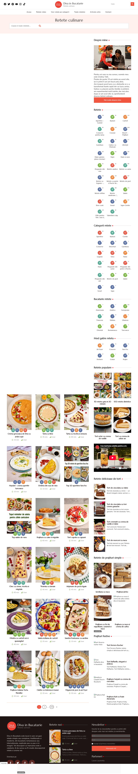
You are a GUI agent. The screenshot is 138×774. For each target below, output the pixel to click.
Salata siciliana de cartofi (48, 638)
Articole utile (95, 12)
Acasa (29, 12)
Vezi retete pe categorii (60, 12)
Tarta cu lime (48, 434)
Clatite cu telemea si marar (48, 690)
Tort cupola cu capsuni (76, 537)
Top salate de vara (19, 537)
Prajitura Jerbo (122, 592)
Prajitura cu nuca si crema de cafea (122, 625)
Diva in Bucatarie (73, 3)
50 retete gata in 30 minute (102, 402)
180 (51, 707)
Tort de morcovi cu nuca (117, 540)
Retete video (41, 12)
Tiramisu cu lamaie (47, 586)
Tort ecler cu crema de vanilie (103, 437)
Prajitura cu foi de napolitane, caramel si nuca (102, 626)
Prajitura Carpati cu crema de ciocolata (119, 680)
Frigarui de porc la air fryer (76, 690)
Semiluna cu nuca (103, 592)
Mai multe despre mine (112, 100)
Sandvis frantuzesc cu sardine (76, 638)
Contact (108, 12)
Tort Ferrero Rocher (115, 645)
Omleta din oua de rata (47, 485)
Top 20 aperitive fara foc (76, 485)
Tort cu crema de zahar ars (122, 437)
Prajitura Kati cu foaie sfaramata (115, 697)
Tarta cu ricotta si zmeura (76, 434)
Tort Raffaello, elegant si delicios (116, 662)
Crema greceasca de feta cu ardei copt (73, 732)
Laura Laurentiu (98, 760)
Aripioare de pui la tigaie (76, 586)
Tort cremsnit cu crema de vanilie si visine (117, 523)
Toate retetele (79, 12)
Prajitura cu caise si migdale (48, 537)
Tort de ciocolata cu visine (117, 488)
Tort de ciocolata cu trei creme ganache (116, 505)
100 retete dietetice (122, 401)
